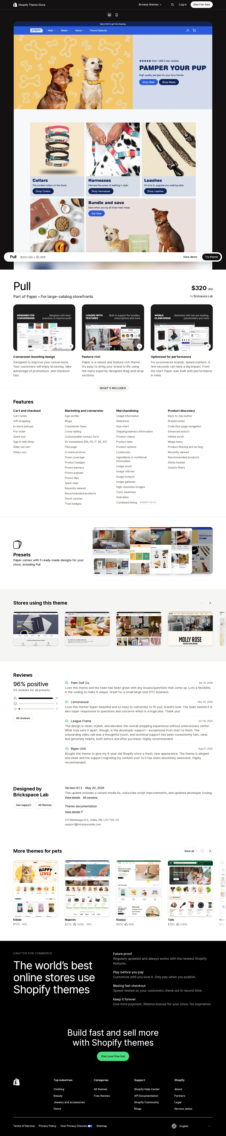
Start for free (201, 4)
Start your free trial (113, 1056)
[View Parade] (132, 550)
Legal (177, 1102)
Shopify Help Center (147, 1089)
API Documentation (146, 1095)
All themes (45, 805)
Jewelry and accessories (69, 1102)
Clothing (59, 1089)
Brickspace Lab (203, 296)
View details (72, 797)
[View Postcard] (111, 550)
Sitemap (101, 1126)
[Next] (210, 603)
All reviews (23, 718)
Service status (183, 1108)
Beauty (58, 1095)
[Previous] (202, 603)
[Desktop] (109, 15)
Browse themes (148, 4)
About (178, 1089)
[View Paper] (173, 550)
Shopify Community (146, 1102)
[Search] (172, 4)
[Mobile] (116, 15)
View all (189, 851)
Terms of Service (24, 1126)
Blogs (137, 1108)
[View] (35, 629)
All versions (90, 797)
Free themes (102, 1095)
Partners (179, 1095)
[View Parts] (152, 550)
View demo (190, 257)
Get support (23, 805)
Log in (183, 4)
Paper (31, 296)
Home (57, 1108)
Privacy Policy (47, 1126)
